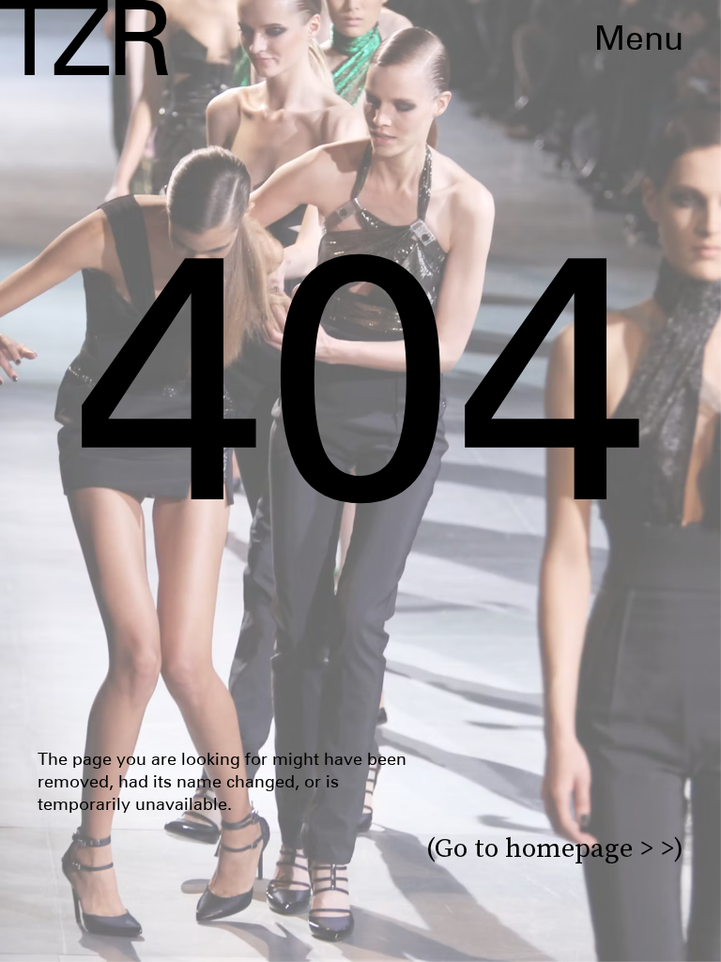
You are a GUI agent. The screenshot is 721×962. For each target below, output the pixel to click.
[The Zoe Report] (84, 37)
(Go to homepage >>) (554, 848)
